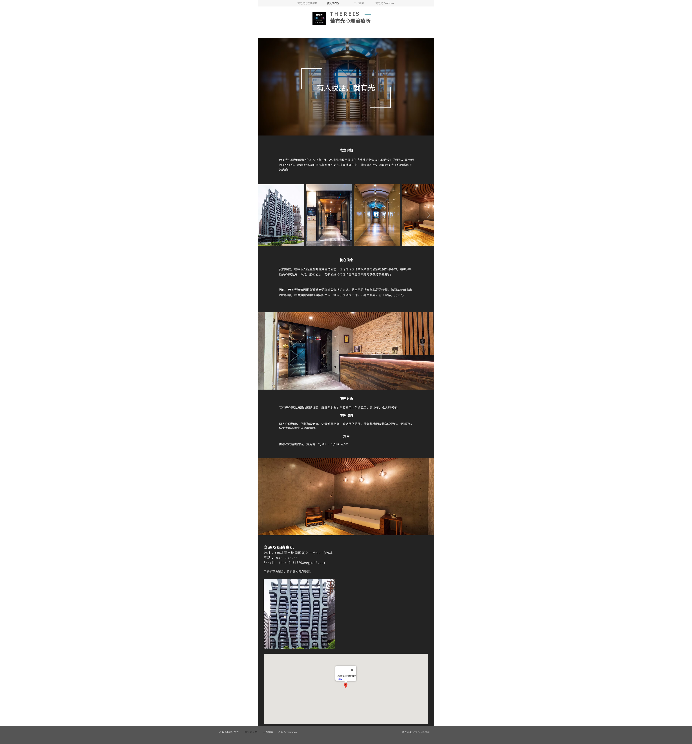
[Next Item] (428, 215)
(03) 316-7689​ (287, 558)
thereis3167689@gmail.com (302, 563)
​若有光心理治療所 (350, 21)
